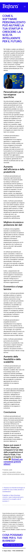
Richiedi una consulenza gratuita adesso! (13, 461)
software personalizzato (13, 474)
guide (10, 469)
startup (22, 474)
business (6, 469)
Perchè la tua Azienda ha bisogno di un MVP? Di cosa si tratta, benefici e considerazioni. (13, 489)
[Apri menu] (25, 6)
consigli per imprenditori (9, 472)
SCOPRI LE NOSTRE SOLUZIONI (13, 545)
